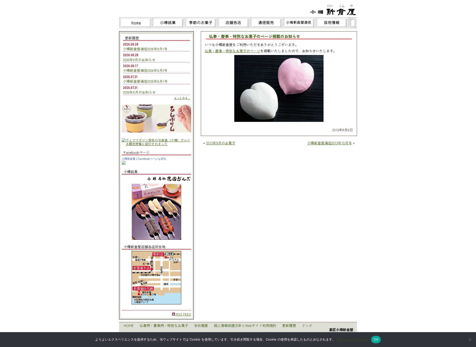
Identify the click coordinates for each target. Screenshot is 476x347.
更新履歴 (289, 325)
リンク (307, 325)
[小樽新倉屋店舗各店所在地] (156, 303)
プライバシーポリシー (352, 339)
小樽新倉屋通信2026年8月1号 (145, 81)
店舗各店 (233, 23)
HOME (129, 325)
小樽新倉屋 (128, 158)
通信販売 (266, 23)
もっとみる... (182, 98)
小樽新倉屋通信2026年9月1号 (145, 48)
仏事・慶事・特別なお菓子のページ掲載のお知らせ (254, 36)
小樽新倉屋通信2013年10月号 (329, 142)
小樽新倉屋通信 (299, 23)
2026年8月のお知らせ (139, 92)
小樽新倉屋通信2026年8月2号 (145, 70)
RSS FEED (183, 314)
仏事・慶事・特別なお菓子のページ (232, 50)
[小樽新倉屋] (124, 163)
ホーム (135, 23)
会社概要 (201, 325)
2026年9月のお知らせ (139, 59)
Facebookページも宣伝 (152, 158)
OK (376, 339)
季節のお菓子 (200, 23)
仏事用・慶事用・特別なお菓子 (164, 325)
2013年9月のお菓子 (220, 142)
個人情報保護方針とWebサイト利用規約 (245, 325)
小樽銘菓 (168, 23)
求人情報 (331, 23)
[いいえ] (469, 339)
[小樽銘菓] (156, 238)
